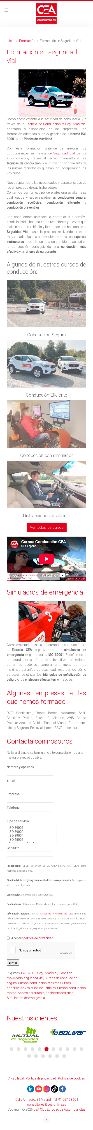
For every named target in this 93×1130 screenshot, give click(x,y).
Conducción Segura (46, 335)
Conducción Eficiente (46, 395)
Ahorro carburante (31, 993)
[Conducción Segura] (46, 303)
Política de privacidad (41, 1078)
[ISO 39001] (31, 828)
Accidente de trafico (60, 993)
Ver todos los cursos (46, 527)
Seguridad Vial (64, 153)
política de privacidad (38, 938)
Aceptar (32, 938)
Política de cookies (71, 1078)
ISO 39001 (28, 973)
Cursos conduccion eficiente (38, 983)
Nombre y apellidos (20, 767)
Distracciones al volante (46, 515)
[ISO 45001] (31, 840)
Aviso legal (16, 1078)
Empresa (13, 794)
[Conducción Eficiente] (46, 364)
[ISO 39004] (31, 836)
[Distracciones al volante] (46, 484)
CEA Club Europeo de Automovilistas (59, 1109)
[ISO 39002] (31, 832)
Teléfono (13, 807)
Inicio (10, 41)
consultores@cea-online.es (46, 1104)
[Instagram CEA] (46, 1089)
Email (11, 780)
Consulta (13, 848)
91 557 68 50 (67, 1099)
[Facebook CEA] (62, 1089)
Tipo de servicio (18, 821)
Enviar (13, 962)
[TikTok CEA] (54, 1089)
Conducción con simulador (46, 455)
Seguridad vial (47, 973)
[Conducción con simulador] (46, 424)
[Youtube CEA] (30, 1089)
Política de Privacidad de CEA (56, 913)
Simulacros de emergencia (26, 998)
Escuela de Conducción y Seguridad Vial (56, 124)
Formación (27, 41)
